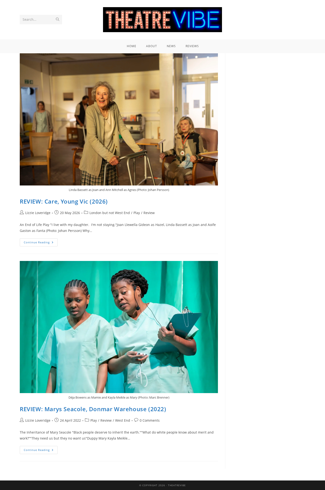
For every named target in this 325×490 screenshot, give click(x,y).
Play (136, 212)
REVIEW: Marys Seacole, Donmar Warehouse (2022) (93, 409)
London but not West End (109, 212)
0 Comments (150, 420)
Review (149, 212)
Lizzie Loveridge (37, 212)
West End (122, 420)
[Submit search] (57, 19)
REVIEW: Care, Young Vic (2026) (64, 201)
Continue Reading (41, 241)
